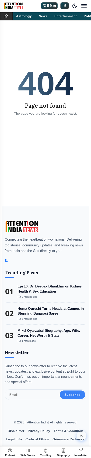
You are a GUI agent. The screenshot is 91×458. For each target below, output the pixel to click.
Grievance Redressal (68, 439)
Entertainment (65, 16)
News (43, 16)
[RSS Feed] (6, 260)
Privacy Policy (39, 431)
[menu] (84, 5)
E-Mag (49, 5)
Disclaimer (16, 431)
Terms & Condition (68, 431)
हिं (65, 5)
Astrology (24, 16)
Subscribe (72, 395)
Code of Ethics (37, 439)
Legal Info (14, 439)
